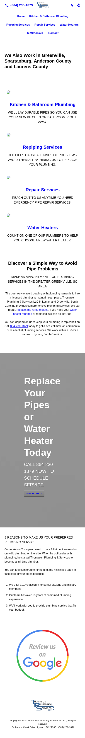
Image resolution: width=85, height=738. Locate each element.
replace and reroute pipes (32, 309)
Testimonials (35, 33)
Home (21, 16)
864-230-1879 (19, 326)
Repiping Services (18, 24)
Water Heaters (69, 24)
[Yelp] (78, 5)
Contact (53, 33)
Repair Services (44, 24)
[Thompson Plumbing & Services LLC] (42, 5)
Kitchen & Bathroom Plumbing (48, 16)
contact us (32, 493)
